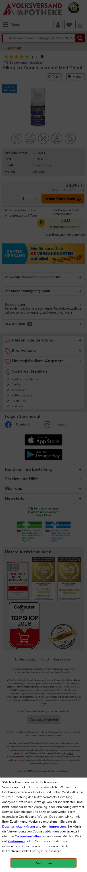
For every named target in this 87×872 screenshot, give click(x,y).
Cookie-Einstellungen (30, 836)
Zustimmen (16, 841)
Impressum (57, 826)
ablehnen (52, 831)
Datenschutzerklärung (18, 826)
